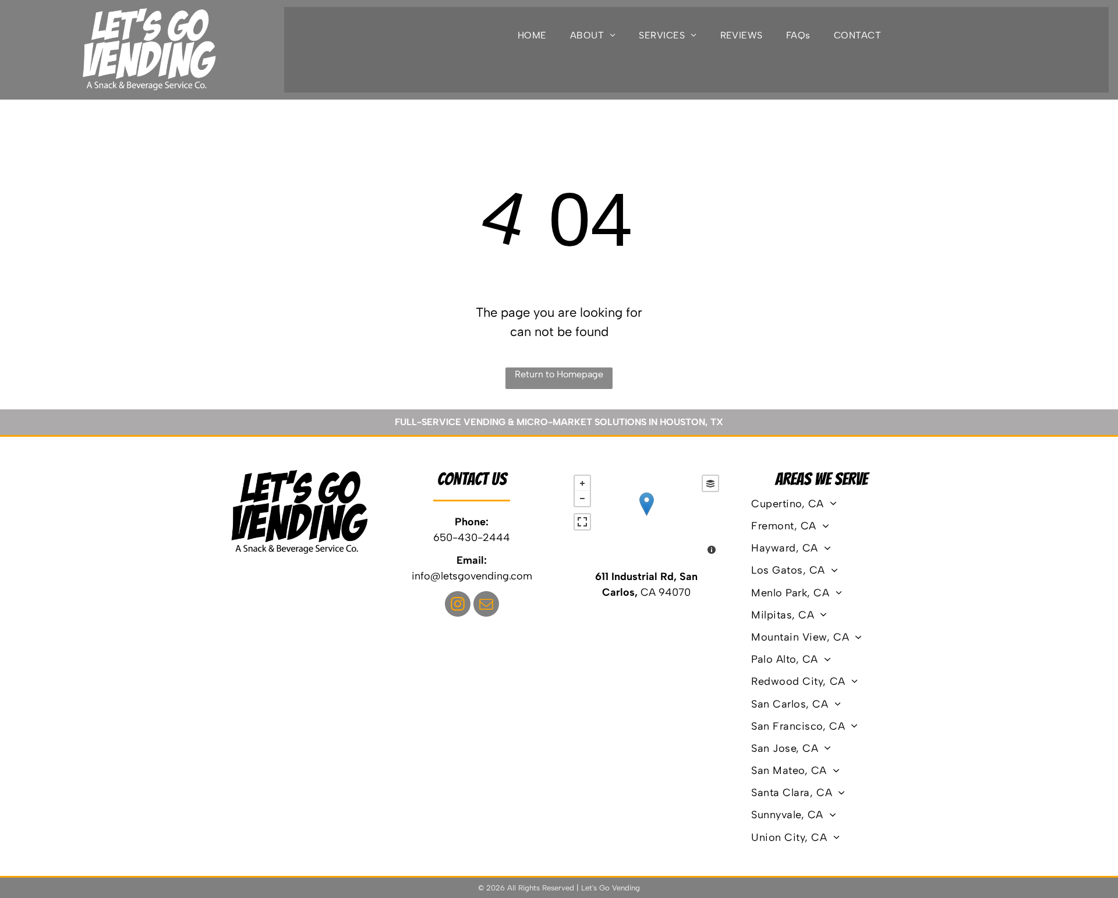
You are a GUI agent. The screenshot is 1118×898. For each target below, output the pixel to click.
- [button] (582, 498)
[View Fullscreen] (582, 521)
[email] (486, 605)
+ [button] (582, 483)
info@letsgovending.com (472, 576)
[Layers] (710, 483)
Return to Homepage (559, 374)
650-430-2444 (471, 537)
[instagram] (457, 605)
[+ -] (646, 516)
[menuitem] (532, 35)
